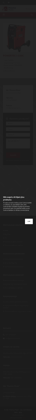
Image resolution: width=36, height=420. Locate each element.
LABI (29, 221)
